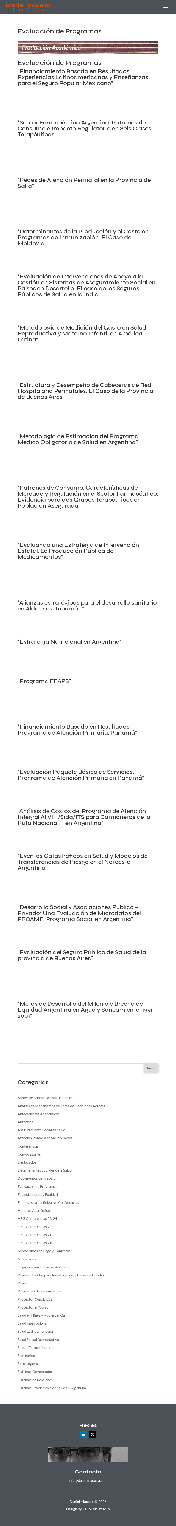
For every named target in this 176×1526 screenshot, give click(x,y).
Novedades (27, 1259)
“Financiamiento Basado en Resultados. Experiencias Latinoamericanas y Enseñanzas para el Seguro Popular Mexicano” (83, 77)
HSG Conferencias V (34, 1226)
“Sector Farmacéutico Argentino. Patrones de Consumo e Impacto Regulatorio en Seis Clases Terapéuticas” (84, 128)
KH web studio (96, 1509)
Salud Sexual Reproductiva (38, 168)
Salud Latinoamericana (85, 116)
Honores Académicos (35, 1210)
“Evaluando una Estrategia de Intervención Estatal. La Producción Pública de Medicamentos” (78, 550)
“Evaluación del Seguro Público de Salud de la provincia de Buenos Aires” (82, 955)
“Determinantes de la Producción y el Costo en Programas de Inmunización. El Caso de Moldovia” (83, 237)
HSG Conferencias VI (34, 1234)
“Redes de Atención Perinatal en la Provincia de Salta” (84, 182)
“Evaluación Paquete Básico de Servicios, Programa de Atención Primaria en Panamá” (81, 774)
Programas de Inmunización (63, 264)
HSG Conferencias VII (35, 1242)
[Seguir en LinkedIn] (83, 1434)
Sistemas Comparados (35, 1371)
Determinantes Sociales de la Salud (45, 161)
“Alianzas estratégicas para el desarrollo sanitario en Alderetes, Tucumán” (87, 605)
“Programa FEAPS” (44, 681)
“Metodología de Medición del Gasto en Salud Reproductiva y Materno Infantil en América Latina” (82, 333)
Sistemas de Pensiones (35, 1379)
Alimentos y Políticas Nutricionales (60, 662)
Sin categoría (28, 1363)
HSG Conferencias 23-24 (37, 1218)
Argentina (41, 155)
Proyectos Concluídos (131, 161)
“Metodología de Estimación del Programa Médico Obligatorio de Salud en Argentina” (78, 439)
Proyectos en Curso (33, 1307)
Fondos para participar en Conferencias (48, 1202)
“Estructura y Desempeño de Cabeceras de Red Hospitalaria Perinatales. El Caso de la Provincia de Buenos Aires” (85, 390)
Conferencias (28, 1146)
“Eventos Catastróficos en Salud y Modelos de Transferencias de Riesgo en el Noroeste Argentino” (83, 861)
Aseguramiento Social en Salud (74, 155)
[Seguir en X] (92, 1434)
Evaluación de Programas (108, 104)
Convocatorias (29, 1154)
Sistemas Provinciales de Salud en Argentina (94, 168)
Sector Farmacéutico (101, 533)
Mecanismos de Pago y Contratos (58, 110)
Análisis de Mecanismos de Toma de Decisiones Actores (77, 98)
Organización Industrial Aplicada (112, 110)
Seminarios (26, 1355)
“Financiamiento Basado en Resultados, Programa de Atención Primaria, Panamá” (77, 729)
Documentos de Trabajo (37, 1178)
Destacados (27, 1162)
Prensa (23, 1283)
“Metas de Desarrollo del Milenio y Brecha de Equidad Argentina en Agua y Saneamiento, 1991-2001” (86, 1009)
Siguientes (29, 1049)
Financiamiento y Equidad (79, 373)
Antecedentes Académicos (39, 1114)
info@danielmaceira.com (88, 1480)
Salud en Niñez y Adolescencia (41, 1315)
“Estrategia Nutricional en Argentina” (70, 641)
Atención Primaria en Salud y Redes (59, 104)
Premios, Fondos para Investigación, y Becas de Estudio (61, 1275)
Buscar (151, 1068)
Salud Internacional (51, 116)
